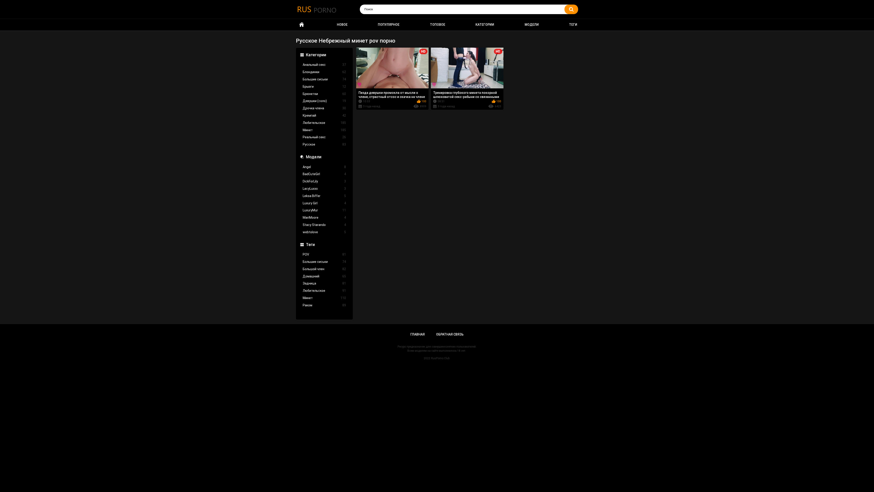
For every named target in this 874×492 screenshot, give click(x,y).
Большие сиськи (324, 79)
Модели (532, 24)
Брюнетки (324, 94)
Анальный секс (324, 65)
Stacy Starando (324, 225)
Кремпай (324, 115)
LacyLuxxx (324, 188)
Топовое (437, 24)
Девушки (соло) (324, 101)
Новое (342, 24)
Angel (324, 167)
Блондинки (324, 72)
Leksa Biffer (324, 196)
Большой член (324, 269)
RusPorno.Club (440, 358)
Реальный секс (324, 137)
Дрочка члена (324, 108)
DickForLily (324, 181)
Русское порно (301, 25)
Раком (324, 305)
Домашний (324, 276)
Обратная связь (450, 334)
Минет (324, 130)
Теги (573, 24)
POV (324, 254)
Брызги (324, 86)
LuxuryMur (324, 210)
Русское (324, 144)
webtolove (324, 232)
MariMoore (324, 217)
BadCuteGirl (324, 174)
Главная (417, 334)
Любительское (324, 123)
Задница (324, 283)
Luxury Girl (324, 203)
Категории (484, 24)
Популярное (388, 24)
